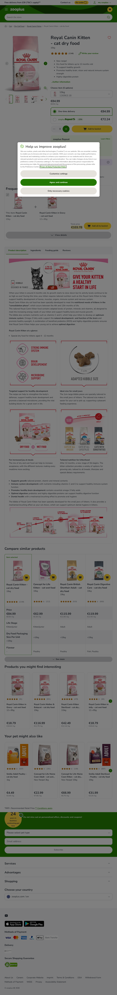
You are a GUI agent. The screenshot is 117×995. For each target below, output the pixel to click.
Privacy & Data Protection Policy (53, 166)
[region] (59, 169)
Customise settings (58, 173)
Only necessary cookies (58, 190)
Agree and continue (59, 182)
